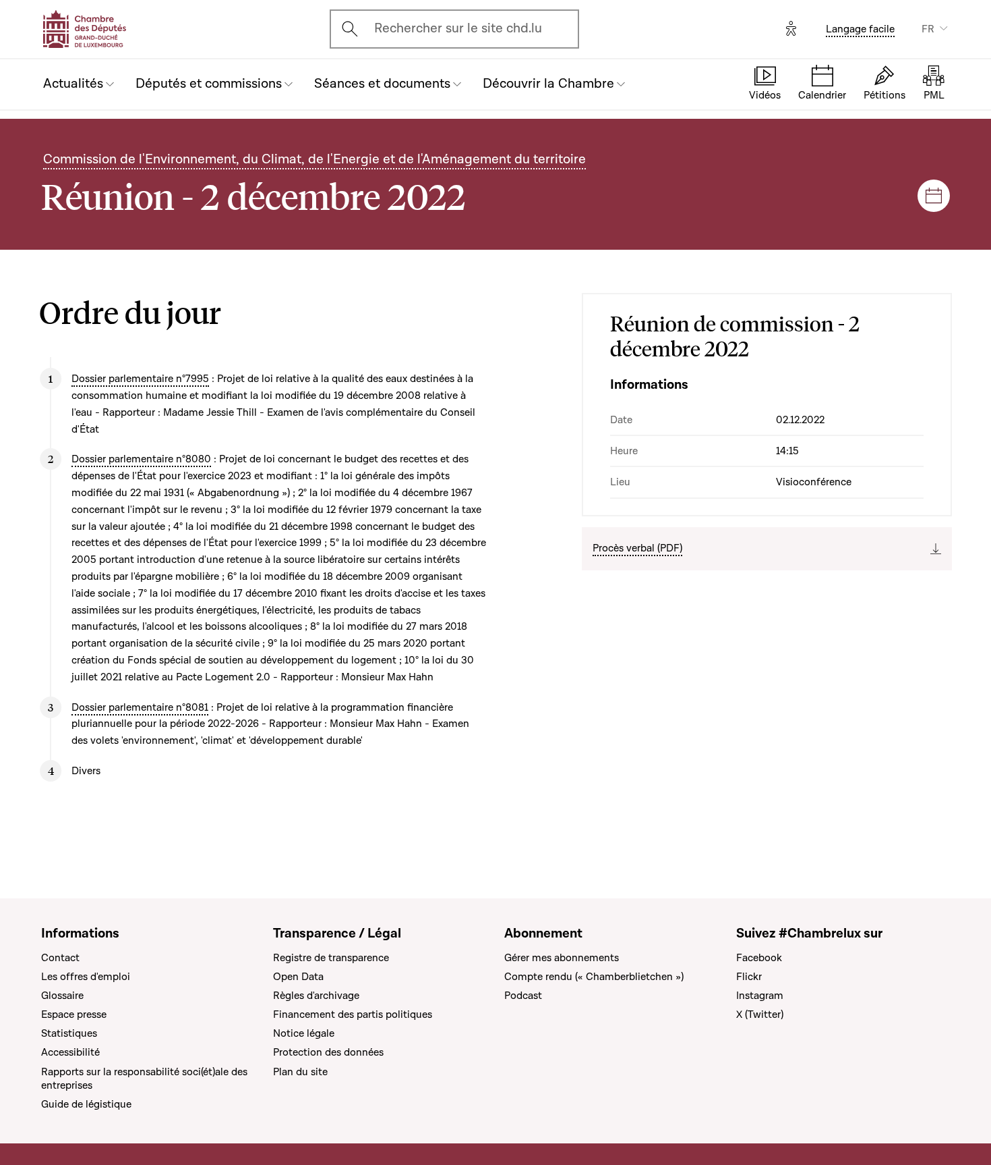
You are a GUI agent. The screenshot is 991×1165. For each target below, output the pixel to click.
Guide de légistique (86, 1104)
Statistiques (69, 1033)
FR (928, 29)
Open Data (298, 976)
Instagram (759, 995)
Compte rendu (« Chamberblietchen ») (594, 976)
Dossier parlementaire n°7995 (140, 378)
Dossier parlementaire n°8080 (141, 459)
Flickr (749, 976)
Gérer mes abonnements (561, 958)
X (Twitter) (759, 1014)
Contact (60, 958)
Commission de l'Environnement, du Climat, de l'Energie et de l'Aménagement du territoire (314, 159)
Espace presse (74, 1014)
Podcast (523, 995)
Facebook (759, 958)
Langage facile (860, 29)
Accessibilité (70, 1052)
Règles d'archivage (316, 995)
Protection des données (328, 1052)
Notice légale (303, 1033)
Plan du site (300, 1072)
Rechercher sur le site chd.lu (458, 28)
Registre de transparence (331, 958)
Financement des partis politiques (352, 1014)
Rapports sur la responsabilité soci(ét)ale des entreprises (144, 1078)
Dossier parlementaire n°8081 (139, 707)
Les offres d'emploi (85, 976)
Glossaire (62, 995)
